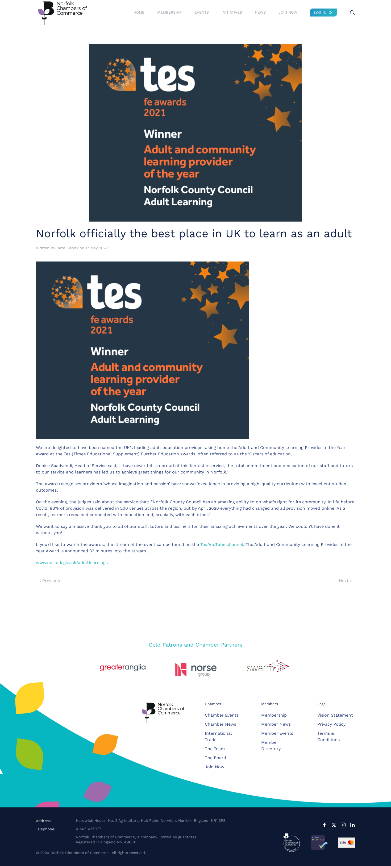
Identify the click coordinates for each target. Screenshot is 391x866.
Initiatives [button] (232, 12)
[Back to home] (62, 12)
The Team (215, 748)
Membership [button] (169, 12)
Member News (276, 724)
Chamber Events (222, 715)
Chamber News (220, 724)
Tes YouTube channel (221, 544)
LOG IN (320, 12)
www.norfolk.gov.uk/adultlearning (71, 562)
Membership (274, 715)
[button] (352, 12)
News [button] (260, 12)
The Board (215, 757)
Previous (51, 580)
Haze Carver (67, 248)
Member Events (277, 733)
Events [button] (201, 12)
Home (139, 12)
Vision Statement (335, 715)
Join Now (287, 12)
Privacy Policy (331, 724)
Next (344, 580)
